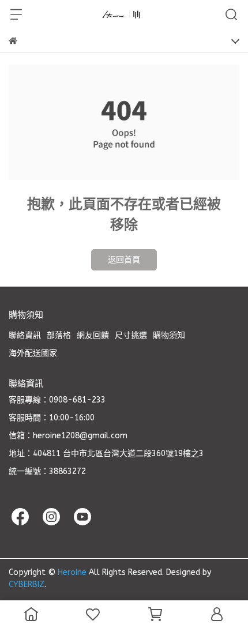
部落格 (59, 335)
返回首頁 (124, 260)
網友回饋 (93, 335)
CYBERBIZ (26, 584)
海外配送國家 (33, 353)
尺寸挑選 (131, 335)
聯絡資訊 (25, 335)
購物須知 (169, 335)
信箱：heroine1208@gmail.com (68, 436)
